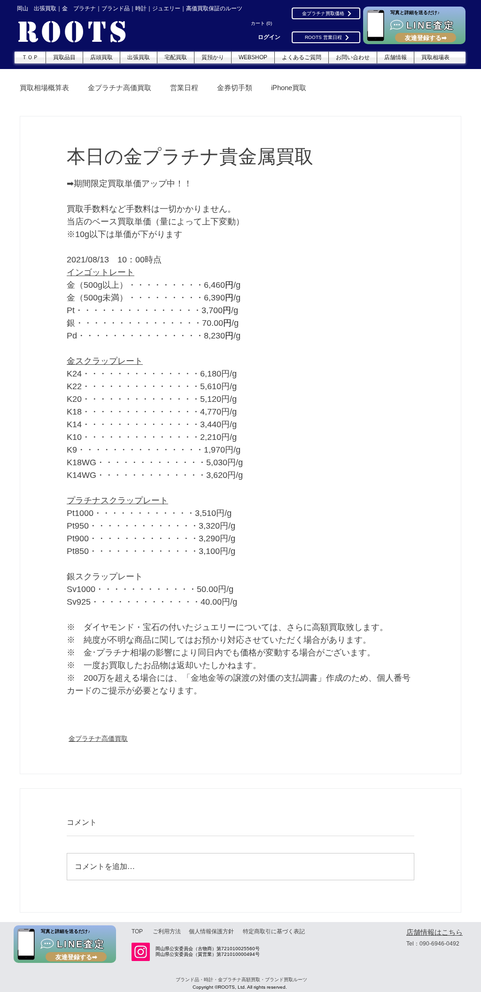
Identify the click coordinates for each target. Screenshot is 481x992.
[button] (262, 23)
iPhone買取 (288, 88)
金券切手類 (234, 88)
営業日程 (184, 88)
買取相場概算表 (44, 88)
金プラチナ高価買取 (119, 88)
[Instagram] (141, 952)
